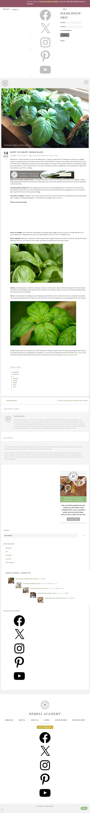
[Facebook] (19, 627)
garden (38, 155)
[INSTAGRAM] (45, 48)
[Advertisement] (48, 219)
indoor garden (53, 155)
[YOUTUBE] (45, 76)
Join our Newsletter (45, 727)
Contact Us (15, 9)
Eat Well (8, 559)
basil (33, 155)
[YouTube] (19, 682)
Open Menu (86, 82)
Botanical (9, 548)
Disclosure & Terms (78, 720)
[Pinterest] (19, 668)
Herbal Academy (22, 155)
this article (78, 353)
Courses (46, 720)
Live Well (8, 555)
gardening (44, 155)
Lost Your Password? (66, 30)
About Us (22, 720)
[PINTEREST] (45, 62)
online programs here (70, 355)
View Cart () (6, 9)
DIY (7, 551)
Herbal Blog (9, 720)
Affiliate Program (61, 720)
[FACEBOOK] (45, 21)
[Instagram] (19, 654)
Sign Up (63, 40)
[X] (45, 35)
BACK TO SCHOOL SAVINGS (49, 1)
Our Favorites (10, 562)
